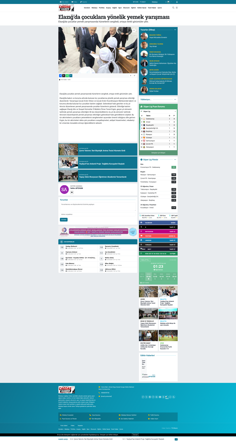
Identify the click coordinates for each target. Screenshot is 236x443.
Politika (101, 8)
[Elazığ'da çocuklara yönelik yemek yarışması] (97, 50)
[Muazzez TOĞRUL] (144, 36)
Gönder (63, 219)
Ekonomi (126, 8)
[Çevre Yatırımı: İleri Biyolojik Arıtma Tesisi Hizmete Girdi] (148, 291)
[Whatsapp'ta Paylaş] (67, 75)
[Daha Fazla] (70, 75)
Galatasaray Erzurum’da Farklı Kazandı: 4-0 (166, 346)
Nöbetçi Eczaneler (67, 415)
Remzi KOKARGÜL (155, 52)
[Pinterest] (149, 396)
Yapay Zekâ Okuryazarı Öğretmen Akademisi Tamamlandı (148, 325)
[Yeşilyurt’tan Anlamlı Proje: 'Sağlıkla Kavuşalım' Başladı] (168, 291)
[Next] (166, 396)
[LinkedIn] (156, 396)
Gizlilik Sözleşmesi (125, 435)
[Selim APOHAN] (64, 189)
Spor (120, 8)
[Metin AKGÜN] (144, 72)
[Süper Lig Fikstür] (175, 159)
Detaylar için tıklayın (158, 153)
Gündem (87, 8)
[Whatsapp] (170, 396)
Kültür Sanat (141, 8)
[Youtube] (160, 396)
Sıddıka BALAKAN (155, 89)
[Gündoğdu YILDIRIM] (144, 45)
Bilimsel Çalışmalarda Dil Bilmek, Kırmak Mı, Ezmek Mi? (160, 82)
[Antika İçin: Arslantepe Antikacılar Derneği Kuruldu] (148, 335)
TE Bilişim (174, 428)
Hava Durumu (96, 415)
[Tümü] (175, 30)
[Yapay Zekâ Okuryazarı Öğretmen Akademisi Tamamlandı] (148, 313)
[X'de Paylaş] (63, 75)
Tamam (135, 435)
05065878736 (105, 393)
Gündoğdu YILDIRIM (156, 44)
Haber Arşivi (154, 419)
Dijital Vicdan (153, 91)
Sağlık (114, 8)
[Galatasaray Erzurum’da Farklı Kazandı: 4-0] (168, 335)
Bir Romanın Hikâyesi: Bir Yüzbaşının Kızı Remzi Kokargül (162, 55)
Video (75, 2)
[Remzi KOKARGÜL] (144, 54)
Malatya (94, 8)
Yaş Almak (153, 46)
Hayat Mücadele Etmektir (158, 37)
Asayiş (108, 8)
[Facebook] (142, 396)
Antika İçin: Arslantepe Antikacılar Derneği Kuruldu (148, 346)
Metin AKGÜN (154, 70)
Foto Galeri (65, 2)
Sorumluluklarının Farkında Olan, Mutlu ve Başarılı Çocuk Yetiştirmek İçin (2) (162, 73)
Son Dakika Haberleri (127, 419)
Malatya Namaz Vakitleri (128, 415)
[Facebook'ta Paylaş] (60, 75)
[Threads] (163, 396)
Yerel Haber (152, 8)
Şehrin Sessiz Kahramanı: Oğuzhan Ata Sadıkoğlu (162, 64)
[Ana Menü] (177, 8)
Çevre (160, 8)
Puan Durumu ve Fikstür (69, 419)
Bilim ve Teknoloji (147, 321)
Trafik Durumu (154, 415)
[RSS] (173, 396)
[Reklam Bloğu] (97, 232)
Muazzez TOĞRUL (155, 35)
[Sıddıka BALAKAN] (144, 90)
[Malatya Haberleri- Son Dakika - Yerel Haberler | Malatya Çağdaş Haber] (66, 7)
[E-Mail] (71, 192)
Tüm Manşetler (96, 419)
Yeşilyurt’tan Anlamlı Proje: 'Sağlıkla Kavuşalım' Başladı (167, 303)
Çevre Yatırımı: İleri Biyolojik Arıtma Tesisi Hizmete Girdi (147, 303)
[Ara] (173, 8)
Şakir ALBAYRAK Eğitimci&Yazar (160, 79)
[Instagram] (153, 396)
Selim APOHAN (76, 188)
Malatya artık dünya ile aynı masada (167, 324)
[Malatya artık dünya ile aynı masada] (168, 313)
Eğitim (133, 8)
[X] (146, 396)
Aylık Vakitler (145, 282)
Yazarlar (84, 2)
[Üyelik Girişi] (176, 2)
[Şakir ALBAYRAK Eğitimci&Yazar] (144, 81)
